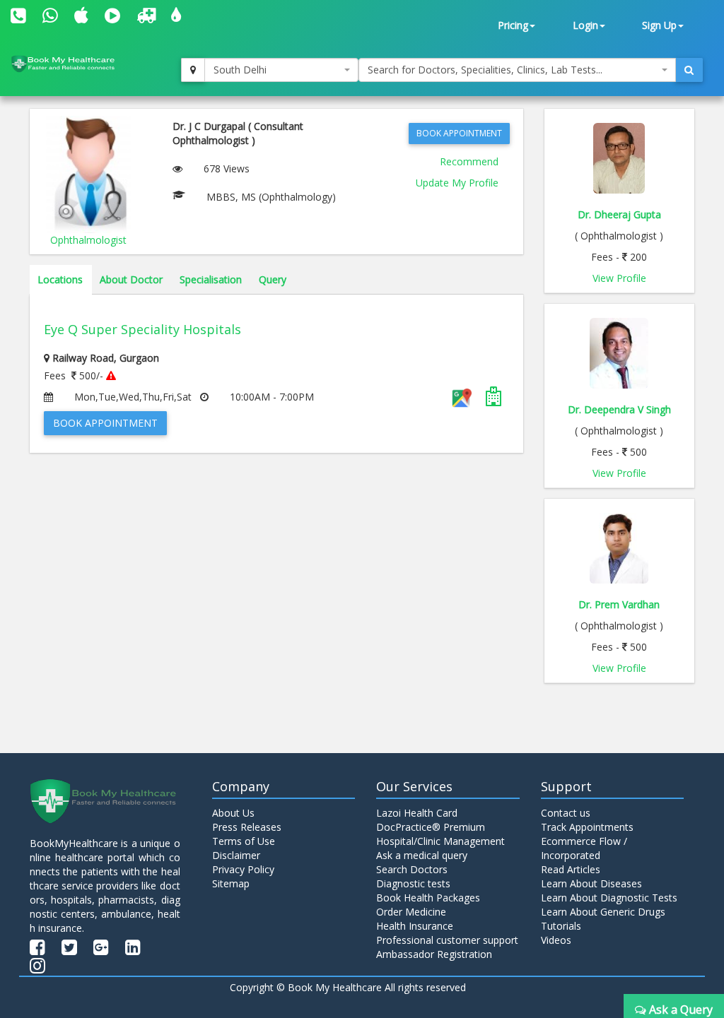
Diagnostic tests (413, 883)
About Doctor (131, 279)
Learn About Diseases (591, 883)
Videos (556, 940)
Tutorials (561, 926)
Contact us (565, 812)
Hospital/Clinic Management (440, 841)
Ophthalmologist (88, 240)
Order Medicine (411, 911)
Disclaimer (236, 855)
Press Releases (246, 827)
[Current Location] (193, 70)
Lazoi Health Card (416, 812)
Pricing (513, 25)
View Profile (619, 278)
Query (272, 279)
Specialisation (211, 279)
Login (585, 25)
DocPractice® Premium (430, 827)
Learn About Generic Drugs (603, 911)
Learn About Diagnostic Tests (609, 897)
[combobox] (281, 70)
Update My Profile (457, 182)
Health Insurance (414, 926)
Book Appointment (459, 133)
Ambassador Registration (434, 954)
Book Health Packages (428, 897)
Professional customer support (447, 940)
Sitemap (231, 883)
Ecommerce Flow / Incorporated (584, 848)
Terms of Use (243, 841)
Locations (60, 279)
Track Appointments (587, 827)
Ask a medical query (421, 855)
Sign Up (659, 25)
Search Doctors (412, 869)
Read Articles (570, 869)
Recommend (469, 161)
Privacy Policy (243, 869)
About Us (233, 812)
